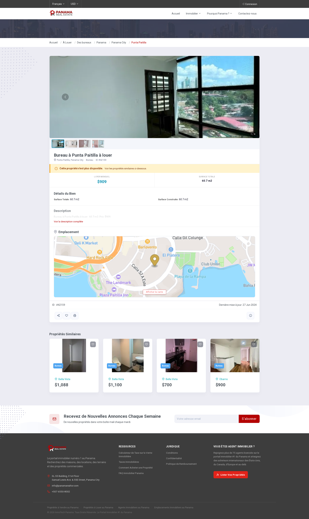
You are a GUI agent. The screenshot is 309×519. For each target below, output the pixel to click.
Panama (101, 42)
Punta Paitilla (138, 42)
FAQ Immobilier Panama (131, 473)
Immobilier (192, 13)
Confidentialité (174, 458)
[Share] (58, 315)
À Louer (67, 42)
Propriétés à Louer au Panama (98, 507)
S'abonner (249, 419)
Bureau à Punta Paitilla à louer (83, 155)
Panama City (119, 42)
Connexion (251, 4)
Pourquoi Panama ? (218, 13)
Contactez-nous (247, 13)
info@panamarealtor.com (65, 485)
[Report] (250, 315)
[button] (65, 97)
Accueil (176, 13)
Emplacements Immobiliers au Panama (173, 507)
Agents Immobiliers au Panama (133, 507)
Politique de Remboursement (181, 463)
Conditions (172, 452)
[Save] (66, 315)
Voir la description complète (68, 221)
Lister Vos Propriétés (232, 474)
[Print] (75, 315)
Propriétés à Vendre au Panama (63, 507)
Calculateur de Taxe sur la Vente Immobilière (135, 454)
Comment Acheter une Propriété (136, 467)
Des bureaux (84, 42)
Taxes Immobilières (129, 461)
